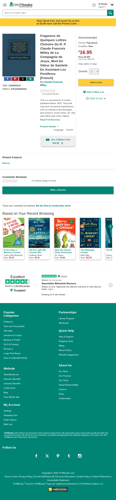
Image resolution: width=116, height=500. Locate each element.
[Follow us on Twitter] (47, 456)
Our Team (63, 380)
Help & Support (66, 336)
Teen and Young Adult (14, 326)
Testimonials (65, 398)
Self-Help (8, 331)
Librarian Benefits (12, 383)
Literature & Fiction (13, 335)
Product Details (48, 126)
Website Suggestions (69, 355)
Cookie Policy (83, 476)
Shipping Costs (66, 341)
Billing (61, 345)
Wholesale (64, 323)
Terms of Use (11, 476)
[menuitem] (103, 4)
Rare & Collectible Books (15, 358)
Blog (6, 392)
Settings (7, 411)
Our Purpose (65, 376)
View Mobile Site (11, 397)
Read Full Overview (50, 119)
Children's (8, 322)
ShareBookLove (11, 374)
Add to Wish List (95, 92)
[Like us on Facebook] (36, 456)
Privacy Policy (25, 476)
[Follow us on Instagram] (79, 456)
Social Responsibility (68, 385)
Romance (8, 349)
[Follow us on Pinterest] (58, 456)
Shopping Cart (10, 415)
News (61, 394)
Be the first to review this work (53, 205)
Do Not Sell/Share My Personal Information (54, 476)
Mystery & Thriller (12, 340)
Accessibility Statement (58, 480)
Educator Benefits (12, 379)
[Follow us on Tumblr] (68, 456)
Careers (62, 389)
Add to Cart (96, 82)
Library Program (66, 318)
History (6, 163)
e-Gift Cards (9, 388)
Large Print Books (12, 353)
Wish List (8, 424)
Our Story (63, 371)
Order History (10, 420)
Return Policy (65, 350)
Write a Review (58, 190)
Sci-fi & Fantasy (11, 344)
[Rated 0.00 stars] (54, 90)
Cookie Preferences (101, 476)
